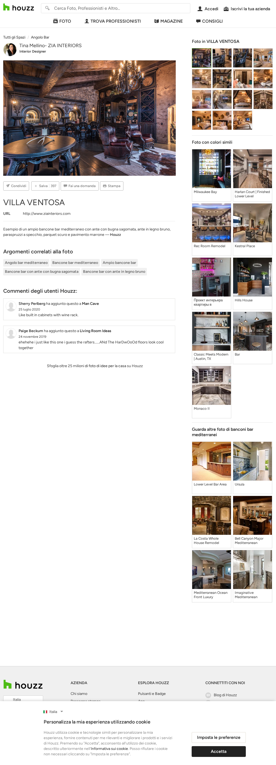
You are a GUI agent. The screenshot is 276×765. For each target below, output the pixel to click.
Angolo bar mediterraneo (26, 262)
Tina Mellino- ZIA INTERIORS (50, 46)
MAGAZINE (171, 21)
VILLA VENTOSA (222, 41)
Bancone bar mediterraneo (75, 262)
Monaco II (202, 408)
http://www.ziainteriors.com (47, 213)
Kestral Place (245, 246)
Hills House (244, 300)
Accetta (218, 751)
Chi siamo (79, 693)
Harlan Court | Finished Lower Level (252, 194)
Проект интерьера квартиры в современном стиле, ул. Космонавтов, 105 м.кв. (211, 302)
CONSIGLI (212, 21)
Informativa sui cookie (109, 748)
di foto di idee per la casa (105, 366)
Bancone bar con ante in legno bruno (114, 271)
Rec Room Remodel (209, 246)
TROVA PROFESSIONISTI (116, 21)
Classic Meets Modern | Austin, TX (211, 356)
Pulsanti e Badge (152, 693)
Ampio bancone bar (119, 262)
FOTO (65, 21)
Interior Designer (32, 51)
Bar (237, 354)
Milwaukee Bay (205, 192)
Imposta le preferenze (218, 737)
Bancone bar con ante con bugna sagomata (41, 271)
